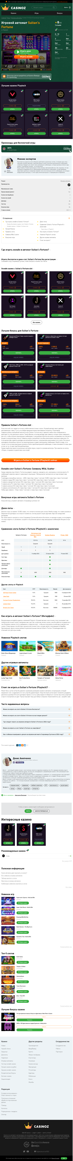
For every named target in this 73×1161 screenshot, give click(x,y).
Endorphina (19, 958)
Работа (58, 1049)
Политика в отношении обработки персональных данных (9, 1100)
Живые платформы (34, 1055)
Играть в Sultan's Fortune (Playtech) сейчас (35, 460)
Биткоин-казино (6, 1076)
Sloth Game (19, 956)
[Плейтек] (69, 184)
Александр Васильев (20, 795)
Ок (64, 1158)
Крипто (31, 1052)
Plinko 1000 (64, 535)
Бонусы (59, 13)
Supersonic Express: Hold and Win (25, 897)
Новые (3, 1045)
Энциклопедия (5, 1079)
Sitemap (3, 1114)
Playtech (3, 655)
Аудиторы (31, 1073)
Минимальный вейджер (9, 372)
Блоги (30, 1079)
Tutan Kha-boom (21, 986)
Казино (13, 13)
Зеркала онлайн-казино (8, 1070)
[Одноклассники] (22, 745)
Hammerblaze (20, 976)
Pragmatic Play (5, 680)
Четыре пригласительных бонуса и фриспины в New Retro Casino (34, 1013)
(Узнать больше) (55, 1158)
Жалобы (31, 1082)
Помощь (3, 1105)
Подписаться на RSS (42, 1151)
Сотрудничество (61, 1045)
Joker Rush (6, 596)
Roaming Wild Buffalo (22, 917)
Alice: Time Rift (20, 995)
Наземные (32, 1061)
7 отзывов (58, 25)
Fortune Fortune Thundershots (11, 600)
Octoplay (18, 899)
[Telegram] (25, 745)
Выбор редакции (43, 343)
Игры (37, 13)
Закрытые (4, 1052)
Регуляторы (32, 1070)
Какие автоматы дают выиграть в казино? (14, 873)
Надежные (4, 1058)
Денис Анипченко (9, 171)
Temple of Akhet (20, 966)
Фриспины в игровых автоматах (11, 881)
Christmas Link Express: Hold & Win (35, 534)
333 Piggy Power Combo (9, 592)
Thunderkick (19, 968)
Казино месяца (33, 1064)
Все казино (36, 322)
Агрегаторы (32, 1058)
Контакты (4, 1108)
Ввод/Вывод (32, 1049)
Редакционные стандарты (9, 1111)
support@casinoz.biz (62, 1)
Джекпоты (4, 1055)
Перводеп (41, 400)
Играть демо (23, 903)
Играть (12, 109)
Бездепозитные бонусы (8, 1073)
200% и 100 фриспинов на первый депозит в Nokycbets (31, 1023)
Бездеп (4, 343)
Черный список (6, 1049)
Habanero (58, 680)
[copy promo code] (15, 105)
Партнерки (59, 1052)
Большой (41, 372)
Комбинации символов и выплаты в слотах (14, 884)
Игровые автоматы (7, 1061)
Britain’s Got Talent (8, 607)
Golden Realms (50, 535)
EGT (20, 680)
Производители (33, 1045)
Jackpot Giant (7, 604)
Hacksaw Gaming (42, 680)
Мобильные (32, 1076)
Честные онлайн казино (8, 1064)
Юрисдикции (32, 1067)
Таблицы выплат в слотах (9, 878)
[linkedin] (14, 762)
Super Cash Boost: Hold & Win (24, 907)
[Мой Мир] (20, 745)
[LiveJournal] (17, 745)
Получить (18, 353)
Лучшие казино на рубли (8, 1067)
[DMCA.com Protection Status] (35, 1146)
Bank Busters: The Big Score (24, 926)
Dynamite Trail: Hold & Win (23, 936)
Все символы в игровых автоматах (11, 875)
